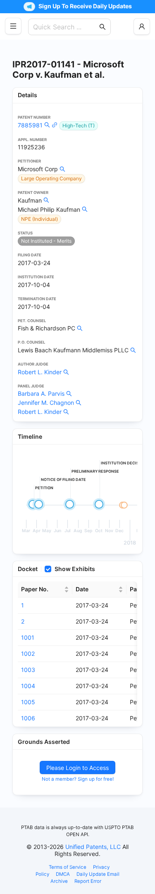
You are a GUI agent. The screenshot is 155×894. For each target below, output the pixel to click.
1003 (28, 669)
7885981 (30, 125)
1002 (28, 653)
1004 (28, 685)
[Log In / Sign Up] (142, 26)
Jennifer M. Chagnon (46, 402)
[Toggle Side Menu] (13, 26)
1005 (28, 701)
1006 (28, 718)
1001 (27, 637)
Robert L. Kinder (40, 371)
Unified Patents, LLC (93, 846)
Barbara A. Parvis (41, 393)
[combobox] (65, 27)
